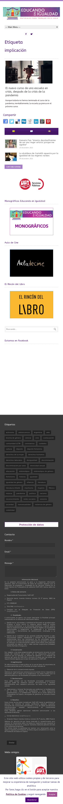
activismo (10, 432)
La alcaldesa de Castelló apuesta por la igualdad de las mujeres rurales (38, 154)
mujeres (41, 488)
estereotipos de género (43, 471)
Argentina (38, 432)
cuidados (42, 443)
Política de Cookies (16, 794)
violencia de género (43, 504)
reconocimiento (12, 499)
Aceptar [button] (52, 794)
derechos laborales (14, 460)
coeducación (48, 438)
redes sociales (29, 499)
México (52, 488)
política (32, 493)
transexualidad (24, 504)
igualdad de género (14, 482)
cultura (9, 449)
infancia (30, 482)
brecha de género (13, 438)
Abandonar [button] (32, 800)
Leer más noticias (13, 167)
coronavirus (30, 443)
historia (22, 477)
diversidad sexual (37, 465)
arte (48, 432)
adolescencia (24, 432)
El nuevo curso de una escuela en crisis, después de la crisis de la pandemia (26, 91)
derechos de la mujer (15, 454)
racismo (43, 493)
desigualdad (32, 460)
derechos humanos (36, 454)
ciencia (28, 438)
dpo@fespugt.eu (12, 611)
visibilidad (10, 510)
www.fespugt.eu (19, 606)
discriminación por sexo (16, 465)
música (9, 493)
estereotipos (24, 471)
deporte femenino (34, 449)
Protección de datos (31, 524)
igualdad (33, 477)
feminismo (10, 477)
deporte (19, 449)
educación (10, 471)
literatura (42, 482)
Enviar (12, 743)
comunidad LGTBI (13, 443)
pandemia (20, 493)
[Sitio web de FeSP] (31, 191)
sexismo (43, 499)
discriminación (47, 460)
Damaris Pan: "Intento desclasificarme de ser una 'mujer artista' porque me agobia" (37, 142)
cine (37, 438)
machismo (28, 488)
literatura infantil (13, 488)
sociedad (10, 504)
